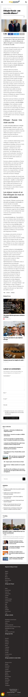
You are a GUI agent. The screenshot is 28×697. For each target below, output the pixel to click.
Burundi (6, 638)
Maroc (6, 576)
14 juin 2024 (6, 341)
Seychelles (7, 680)
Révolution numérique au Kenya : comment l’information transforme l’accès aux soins (16, 542)
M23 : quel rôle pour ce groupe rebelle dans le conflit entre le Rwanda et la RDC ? (17, 457)
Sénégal (7, 609)
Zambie (6, 683)
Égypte (6, 573)
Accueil (4, 8)
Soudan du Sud (8, 654)
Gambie (6, 595)
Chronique (9, 8)
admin (5, 534)
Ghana (6, 597)
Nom (4, 392)
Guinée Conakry (8, 599)
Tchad (6, 630)
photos (21, 56)
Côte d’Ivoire (7, 593)
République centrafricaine (10, 619)
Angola (6, 664)
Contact (19, 692)
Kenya (6, 645)
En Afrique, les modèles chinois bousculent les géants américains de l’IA (17, 553)
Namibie (7, 678)
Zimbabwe (7, 685)
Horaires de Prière (11, 692)
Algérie (6, 571)
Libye (6, 575)
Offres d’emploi (13, 690)
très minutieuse (19, 249)
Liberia (6, 602)
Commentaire (7, 375)
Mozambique (8, 676)
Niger (6, 606)
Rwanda (7, 649)
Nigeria (6, 607)
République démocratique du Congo (12, 626)
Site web (5, 404)
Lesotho (7, 669)
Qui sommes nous (13, 689)
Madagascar (7, 671)
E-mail (5, 399)
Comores (7, 667)
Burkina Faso (8, 590)
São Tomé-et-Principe (10, 631)
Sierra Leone (8, 611)
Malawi (6, 673)
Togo (6, 613)
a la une (8, 292)
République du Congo (9, 628)
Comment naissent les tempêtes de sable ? (13, 360)
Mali (6, 604)
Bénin (6, 588)
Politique (12, 292)
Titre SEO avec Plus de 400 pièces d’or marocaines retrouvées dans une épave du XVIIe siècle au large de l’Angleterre (14, 470)
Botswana (7, 666)
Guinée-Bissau (8, 600)
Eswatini (7, 681)
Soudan (6, 652)
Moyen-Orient (8, 580)
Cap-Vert (7, 592)
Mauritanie (7, 578)
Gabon (6, 623)
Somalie (7, 650)
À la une (5, 528)
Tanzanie (7, 656)
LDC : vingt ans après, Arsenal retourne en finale (14, 461)
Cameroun (7, 621)
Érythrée (7, 641)
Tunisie (6, 582)
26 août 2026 (10, 534)
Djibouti (6, 640)
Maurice (7, 674)
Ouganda (7, 647)
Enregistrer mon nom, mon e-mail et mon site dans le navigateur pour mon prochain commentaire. (14, 412)
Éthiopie (7, 643)
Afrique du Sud (8, 662)
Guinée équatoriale (9, 624)
